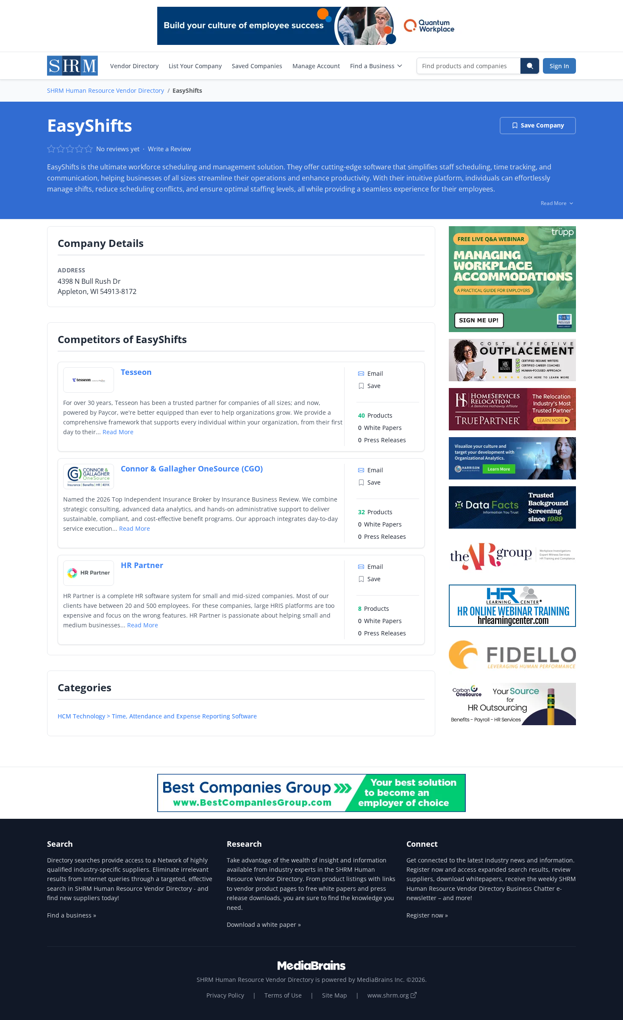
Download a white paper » (264, 924)
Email (375, 373)
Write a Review (169, 148)
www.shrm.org (389, 995)
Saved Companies (257, 66)
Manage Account (316, 66)
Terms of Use (283, 995)
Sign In (559, 66)
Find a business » (71, 915)
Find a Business (372, 66)
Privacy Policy (225, 995)
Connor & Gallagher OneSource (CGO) (192, 468)
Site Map (334, 995)
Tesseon (136, 372)
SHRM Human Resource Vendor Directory (105, 90)
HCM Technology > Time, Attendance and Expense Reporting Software (157, 716)
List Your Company (195, 66)
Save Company (542, 125)
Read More (118, 432)
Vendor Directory (134, 66)
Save (374, 386)
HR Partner (142, 565)
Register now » (427, 915)
